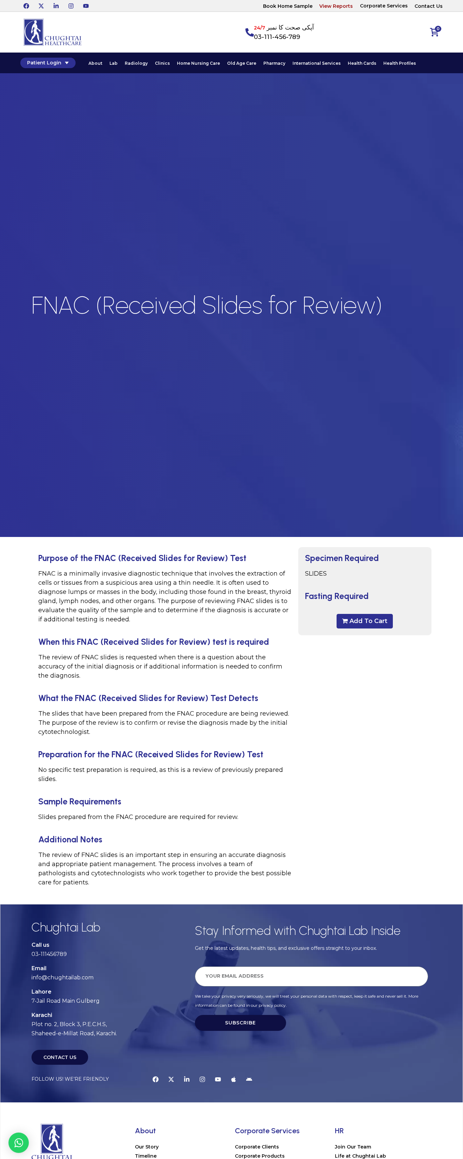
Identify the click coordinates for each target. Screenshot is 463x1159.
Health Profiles (399, 63)
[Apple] (233, 1079)
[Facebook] (26, 6)
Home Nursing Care (198, 63)
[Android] (249, 1079)
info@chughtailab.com (63, 977)
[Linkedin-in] (56, 6)
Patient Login (44, 63)
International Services (317, 63)
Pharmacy (274, 63)
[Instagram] (71, 6)
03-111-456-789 (277, 37)
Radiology (136, 63)
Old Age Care (241, 63)
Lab (113, 63)
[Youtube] (86, 6)
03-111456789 (49, 954)
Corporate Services (384, 6)
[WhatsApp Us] (18, 1143)
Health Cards (362, 63)
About (95, 63)
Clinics (162, 63)
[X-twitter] (41, 6)
